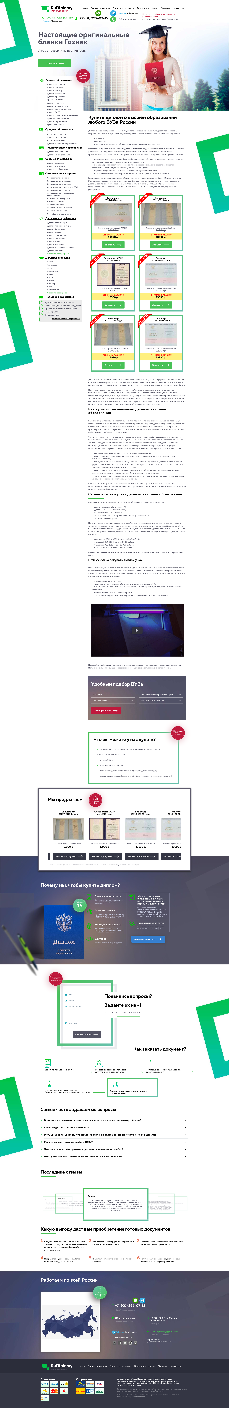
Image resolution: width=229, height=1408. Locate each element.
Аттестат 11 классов (56, 134)
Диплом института (55, 103)
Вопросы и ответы (147, 8)
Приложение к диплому (58, 119)
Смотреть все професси (58, 254)
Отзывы (165, 8)
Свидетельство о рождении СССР (63, 187)
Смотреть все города (57, 293)
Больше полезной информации (66, 319)
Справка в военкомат (57, 211)
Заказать (52, 63)
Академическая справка (58, 199)
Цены (84, 8)
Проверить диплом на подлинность (61, 309)
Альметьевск (53, 271)
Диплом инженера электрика (60, 248)
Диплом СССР (53, 112)
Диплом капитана (55, 251)
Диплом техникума (56, 166)
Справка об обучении (57, 205)
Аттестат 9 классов (56, 141)
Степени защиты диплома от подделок (63, 306)
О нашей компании (53, 315)
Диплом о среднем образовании (62, 144)
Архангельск (53, 290)
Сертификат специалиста (59, 214)
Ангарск (51, 277)
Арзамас (51, 281)
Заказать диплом (100, 8)
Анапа (50, 274)
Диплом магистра (55, 91)
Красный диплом (55, 100)
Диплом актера (54, 232)
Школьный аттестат (56, 137)
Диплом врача (53, 241)
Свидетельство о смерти (58, 190)
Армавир (51, 284)
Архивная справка (55, 202)
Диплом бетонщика (56, 229)
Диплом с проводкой (57, 122)
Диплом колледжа (55, 163)
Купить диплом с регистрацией (59, 303)
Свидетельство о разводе (59, 181)
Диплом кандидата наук (58, 155)
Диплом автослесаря (57, 223)
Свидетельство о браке (58, 178)
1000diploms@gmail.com (59, 18)
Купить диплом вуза (56, 125)
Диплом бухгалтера (56, 238)
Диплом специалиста (57, 87)
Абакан (50, 262)
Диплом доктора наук (57, 152)
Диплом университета (57, 106)
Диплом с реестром (56, 97)
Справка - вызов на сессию (59, 208)
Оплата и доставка (123, 8)
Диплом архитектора (57, 235)
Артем (50, 287)
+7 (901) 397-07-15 (93, 18)
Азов (49, 268)
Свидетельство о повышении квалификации (60, 194)
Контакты (178, 8)
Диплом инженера (55, 245)
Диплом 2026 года (56, 84)
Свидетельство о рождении (60, 184)
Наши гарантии (52, 312)
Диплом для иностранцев (59, 109)
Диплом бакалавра (56, 94)
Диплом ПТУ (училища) (57, 169)
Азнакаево (52, 265)
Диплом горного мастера (59, 226)
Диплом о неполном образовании (62, 115)
